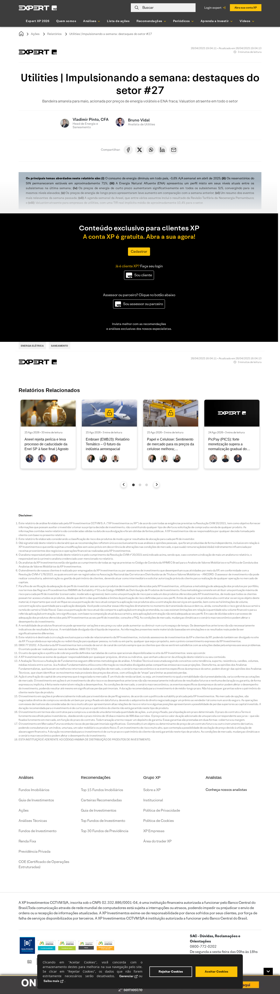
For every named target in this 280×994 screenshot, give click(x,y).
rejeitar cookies (171, 971)
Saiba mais (51, 981)
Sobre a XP (152, 790)
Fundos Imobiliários (34, 790)
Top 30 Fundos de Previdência (104, 831)
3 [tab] (146, 485)
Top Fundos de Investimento (103, 820)
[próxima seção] (156, 484)
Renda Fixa (27, 841)
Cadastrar (139, 251)
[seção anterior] (124, 484)
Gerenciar (126, 976)
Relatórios (54, 34)
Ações (35, 34)
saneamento (59, 345)
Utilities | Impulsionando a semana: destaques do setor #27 (110, 34)
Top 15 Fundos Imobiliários (102, 790)
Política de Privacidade (161, 810)
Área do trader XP (157, 841)
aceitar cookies (216, 971)
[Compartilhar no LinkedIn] (162, 149)
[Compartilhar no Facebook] (128, 149)
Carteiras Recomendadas (101, 800)
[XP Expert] (38, 7)
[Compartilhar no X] (139, 149)
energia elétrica (32, 345)
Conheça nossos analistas (226, 789)
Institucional (153, 800)
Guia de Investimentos (36, 800)
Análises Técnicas (33, 820)
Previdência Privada (35, 851)
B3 (29, 961)
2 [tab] (140, 485)
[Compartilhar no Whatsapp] (151, 149)
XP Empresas (153, 831)
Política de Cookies (158, 820)
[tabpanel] (48, 434)
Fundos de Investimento (37, 831)
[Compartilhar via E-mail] (173, 149)
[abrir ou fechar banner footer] (268, 971)
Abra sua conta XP (245, 7)
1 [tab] (133, 485)
